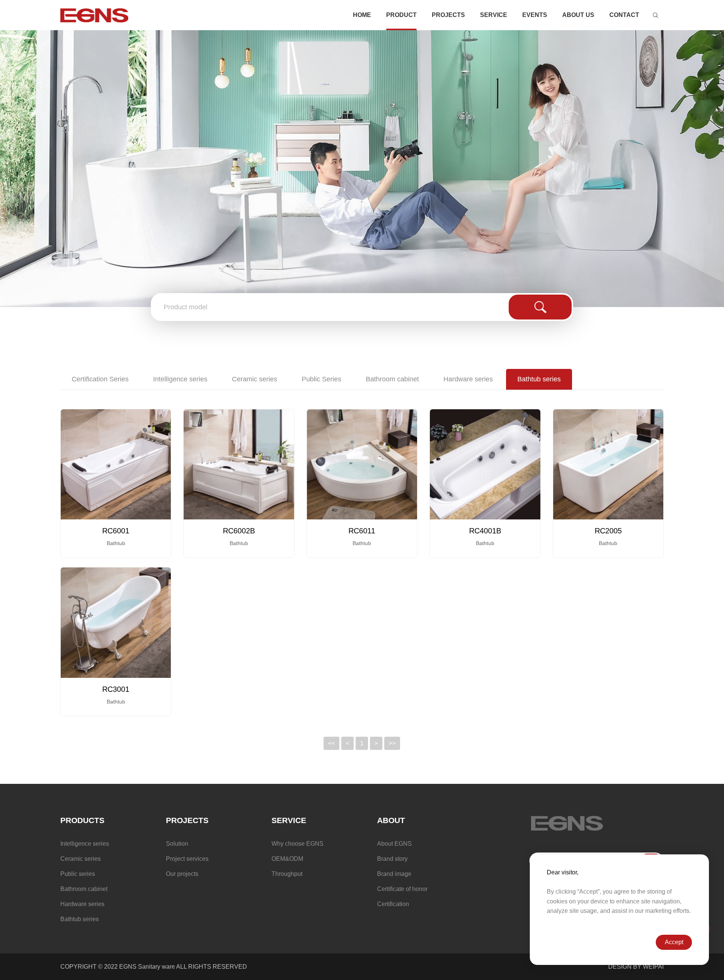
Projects (448, 15)
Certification (393, 904)
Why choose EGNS (298, 843)
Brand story (392, 859)
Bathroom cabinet (392, 379)
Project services (187, 859)
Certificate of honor (402, 889)
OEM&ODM (287, 859)
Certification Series (100, 379)
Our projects (182, 874)
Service (493, 15)
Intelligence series (180, 379)
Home (362, 15)
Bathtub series (539, 379)
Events (534, 15)
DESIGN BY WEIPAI (636, 966)
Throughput (287, 874)
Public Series (321, 379)
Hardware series (468, 379)
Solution (177, 843)
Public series (77, 874)
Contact (624, 15)
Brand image (394, 874)
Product (401, 15)
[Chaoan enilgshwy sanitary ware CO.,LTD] (94, 15)
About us (578, 15)
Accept (674, 942)
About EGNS (394, 843)
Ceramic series (254, 379)
